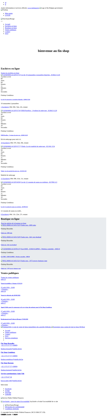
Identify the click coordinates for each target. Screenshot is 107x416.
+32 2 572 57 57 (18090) (9, 356)
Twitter (7, 391)
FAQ (6, 336)
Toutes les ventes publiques (10, 277)
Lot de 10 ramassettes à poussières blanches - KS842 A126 (15, 99)
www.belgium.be (33, 8)
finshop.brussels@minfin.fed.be (11, 349)
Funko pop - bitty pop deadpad (9, 244)
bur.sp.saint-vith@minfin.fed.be (11, 381)
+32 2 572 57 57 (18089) (9, 345)
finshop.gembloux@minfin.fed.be (12, 359)
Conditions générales (12, 409)
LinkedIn (8, 394)
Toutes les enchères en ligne (10, 73)
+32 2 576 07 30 (6, 377)
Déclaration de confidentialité (14, 407)
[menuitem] (7, 24)
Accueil (7, 330)
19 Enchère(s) (5, 143)
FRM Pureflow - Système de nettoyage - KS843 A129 (14, 135)
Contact (7, 334)
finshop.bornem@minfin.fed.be (11, 370)
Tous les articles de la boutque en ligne (13, 223)
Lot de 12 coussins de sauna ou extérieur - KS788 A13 (14, 206)
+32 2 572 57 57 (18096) (9, 366)
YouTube (8, 392)
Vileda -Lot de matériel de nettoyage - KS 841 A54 (13, 171)
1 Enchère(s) (5, 107)
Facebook (8, 389)
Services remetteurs (11, 338)
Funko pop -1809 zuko (6, 233)
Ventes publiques (10, 332)
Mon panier (9, 13)
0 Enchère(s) (5, 214)
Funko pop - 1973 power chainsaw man (11, 268)
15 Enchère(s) (5, 179)
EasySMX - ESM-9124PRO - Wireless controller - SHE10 (15, 256)
